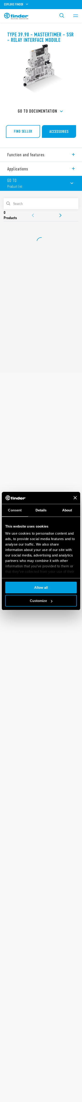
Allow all (41, 587)
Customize (38, 601)
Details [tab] (41, 510)
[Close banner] (75, 497)
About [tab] (67, 510)
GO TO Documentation (37, 111)
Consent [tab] (15, 510)
